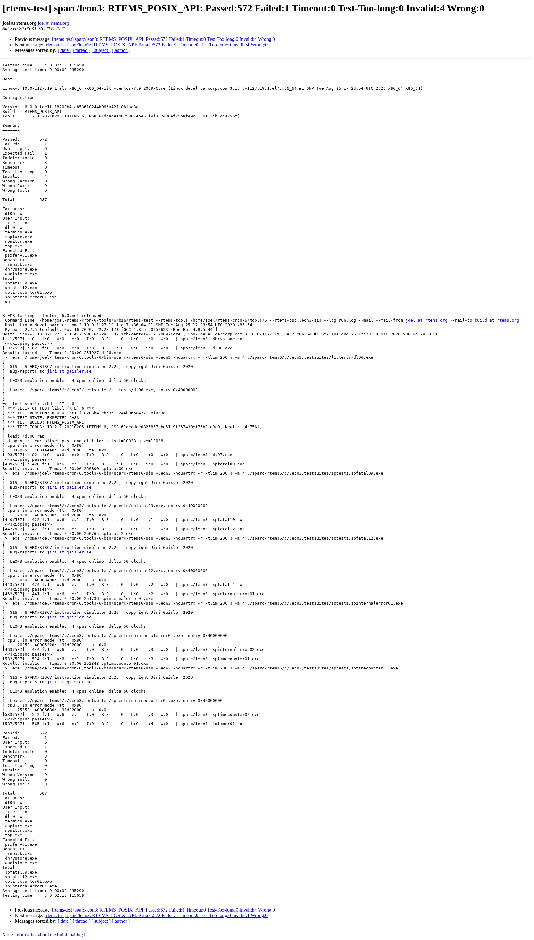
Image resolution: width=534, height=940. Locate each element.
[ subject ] (101, 50)
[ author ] (121, 50)
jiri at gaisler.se (69, 371)
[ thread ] (81, 50)
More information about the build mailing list (46, 934)
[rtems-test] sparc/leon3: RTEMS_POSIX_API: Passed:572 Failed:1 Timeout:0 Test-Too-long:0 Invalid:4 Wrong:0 (163, 39)
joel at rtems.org (53, 23)
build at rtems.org (497, 320)
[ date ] (64, 50)
